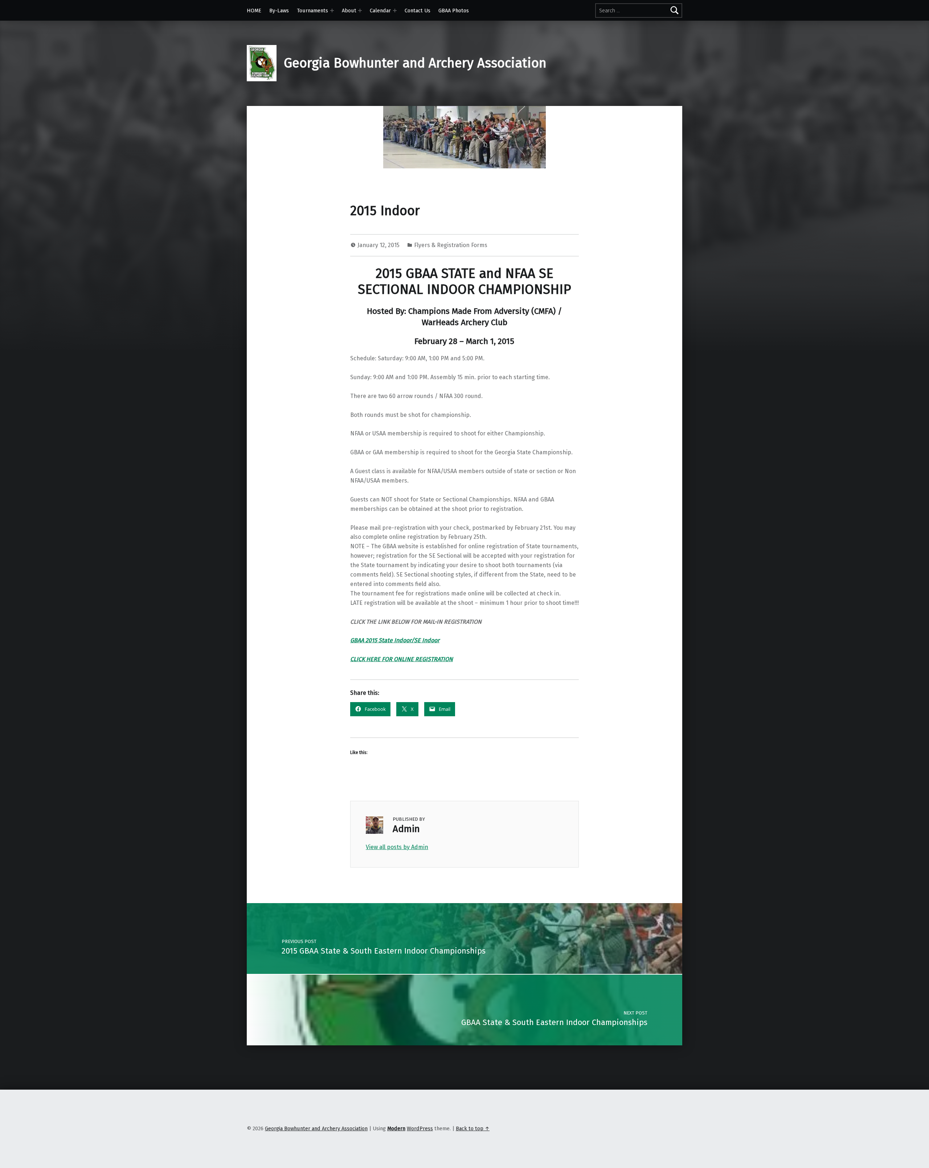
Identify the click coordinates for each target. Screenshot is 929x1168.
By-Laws (279, 10)
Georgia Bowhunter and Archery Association (415, 63)
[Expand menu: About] (360, 10)
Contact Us (417, 10)
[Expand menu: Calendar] (395, 10)
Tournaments (312, 10)
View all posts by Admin (397, 847)
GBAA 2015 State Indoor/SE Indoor (394, 640)
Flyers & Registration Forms (450, 245)
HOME (254, 10)
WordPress (420, 1128)
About (349, 10)
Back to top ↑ (473, 1128)
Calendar (380, 10)
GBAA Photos (453, 10)
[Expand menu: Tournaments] (332, 10)
